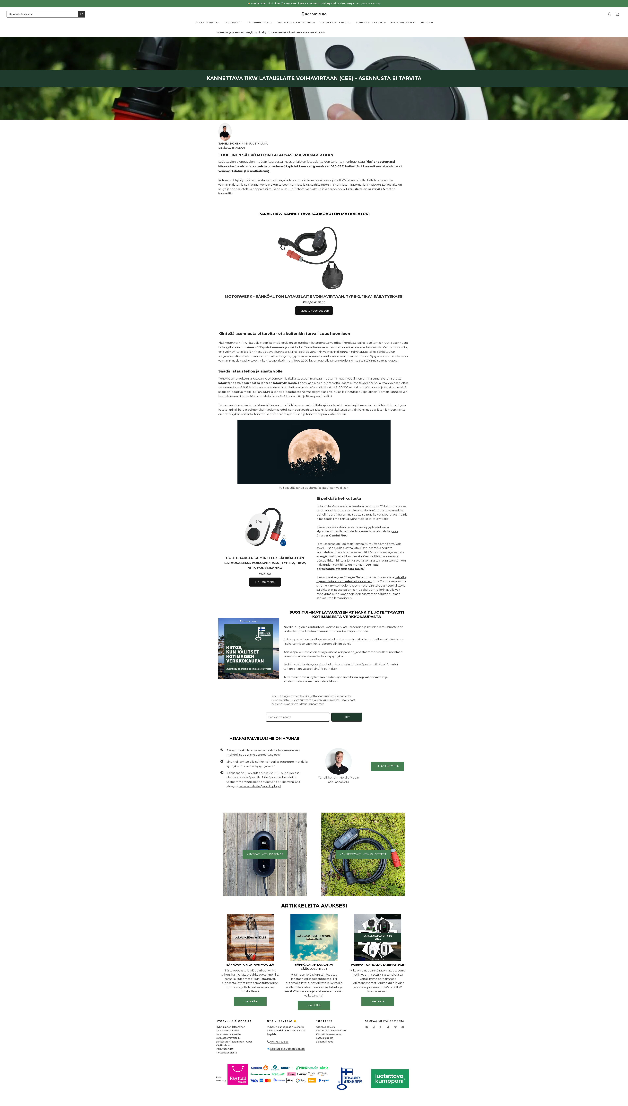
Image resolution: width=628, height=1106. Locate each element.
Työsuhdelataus (259, 22)
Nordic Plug (221, 1081)
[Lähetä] (81, 14)
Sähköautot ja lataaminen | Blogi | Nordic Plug (241, 32)
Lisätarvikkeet (324, 1041)
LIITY (347, 717)
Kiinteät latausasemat (329, 1034)
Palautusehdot (224, 1048)
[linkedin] (381, 1027)
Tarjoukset (233, 22)
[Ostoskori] (617, 14)
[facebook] (366, 1027)
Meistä (426, 22)
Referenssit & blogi (335, 22)
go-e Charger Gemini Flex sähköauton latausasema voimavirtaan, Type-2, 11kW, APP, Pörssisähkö (265, 563)
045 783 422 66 (279, 1041)
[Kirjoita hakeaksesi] (42, 14)
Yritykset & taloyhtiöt (295, 22)
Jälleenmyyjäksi (403, 22)
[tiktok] (388, 1027)
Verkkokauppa (206, 22)
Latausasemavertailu (228, 1037)
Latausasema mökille (228, 1034)
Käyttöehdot (223, 1045)
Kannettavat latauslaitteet (331, 1030)
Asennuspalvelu (325, 1026)
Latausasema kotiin (227, 1030)
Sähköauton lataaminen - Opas (234, 1041)
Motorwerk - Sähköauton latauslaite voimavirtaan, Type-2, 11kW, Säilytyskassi (314, 296)
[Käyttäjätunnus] (609, 14)
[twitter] (395, 1027)
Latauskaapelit (324, 1037)
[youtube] (402, 1027)
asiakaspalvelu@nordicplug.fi (287, 1048)
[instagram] (373, 1027)
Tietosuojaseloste (226, 1052)
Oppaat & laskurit (370, 22)
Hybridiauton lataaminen (230, 1026)
